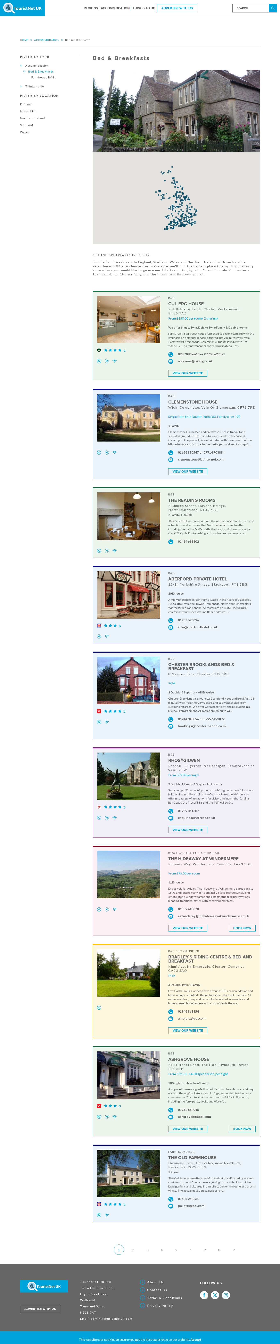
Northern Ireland (32, 118)
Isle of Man (28, 111)
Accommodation (115, 8)
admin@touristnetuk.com (111, 1318)
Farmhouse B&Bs (43, 77)
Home (24, 39)
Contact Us (157, 1290)
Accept (195, 1339)
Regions (91, 8)
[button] (159, 191)
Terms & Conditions (164, 1298)
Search (273, 8)
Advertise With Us (177, 8)
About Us (155, 1282)
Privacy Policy (160, 1305)
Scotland (26, 125)
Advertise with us (40, 1309)
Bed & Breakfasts (41, 71)
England (26, 104)
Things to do (144, 8)
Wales (24, 132)
